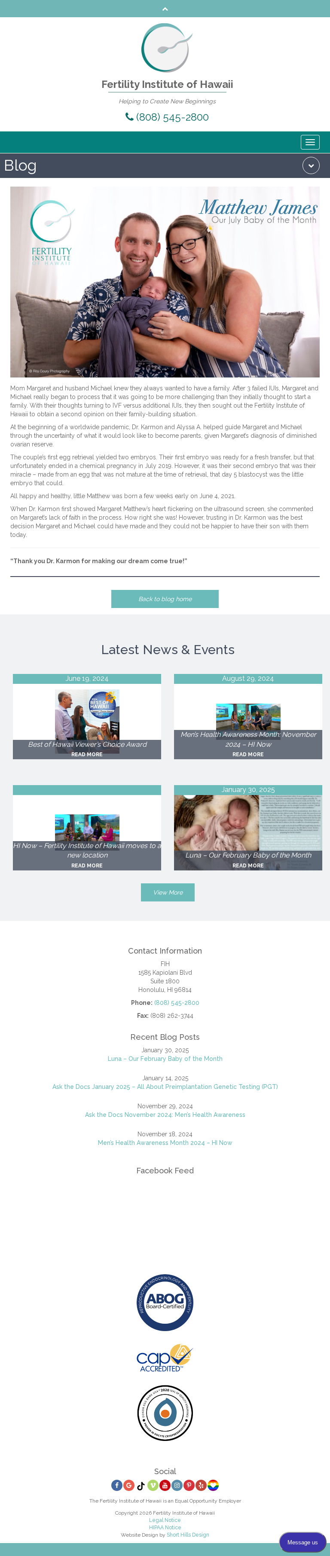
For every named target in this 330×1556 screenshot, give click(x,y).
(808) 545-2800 (171, 117)
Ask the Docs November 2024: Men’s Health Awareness (165, 1114)
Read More (87, 754)
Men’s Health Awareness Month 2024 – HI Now (165, 1142)
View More (168, 892)
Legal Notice (165, 1520)
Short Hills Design (188, 1535)
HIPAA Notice (165, 1528)
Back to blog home (165, 599)
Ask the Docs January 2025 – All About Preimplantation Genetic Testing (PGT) (165, 1086)
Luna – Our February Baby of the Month (165, 1058)
